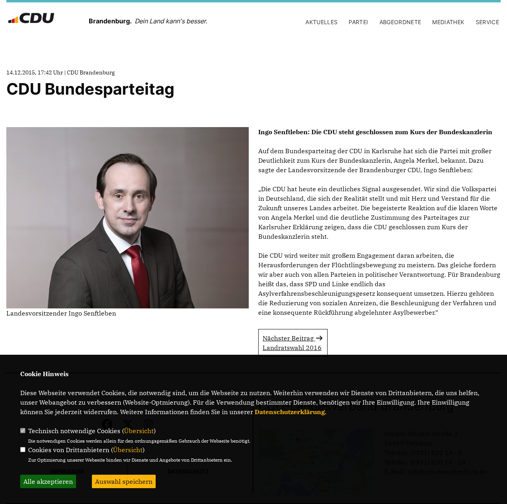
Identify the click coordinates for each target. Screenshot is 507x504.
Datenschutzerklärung (290, 412)
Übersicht (139, 431)
